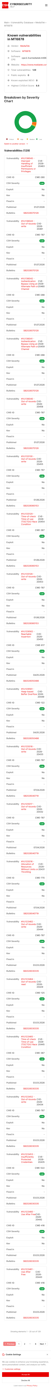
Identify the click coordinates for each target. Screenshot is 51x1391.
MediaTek (40, 22)
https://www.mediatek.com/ (35, 64)
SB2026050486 (31, 680)
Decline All (25, 1380)
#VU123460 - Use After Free (28, 1213)
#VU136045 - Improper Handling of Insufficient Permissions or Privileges (28, 165)
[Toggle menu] (46, 5)
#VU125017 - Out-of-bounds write (28, 806)
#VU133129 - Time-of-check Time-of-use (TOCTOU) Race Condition (29, 519)
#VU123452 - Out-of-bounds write (28, 1099)
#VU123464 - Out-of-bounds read (28, 982)
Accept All (26, 1374)
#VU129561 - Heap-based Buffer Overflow (29, 691)
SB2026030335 (31, 971)
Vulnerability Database (22, 22)
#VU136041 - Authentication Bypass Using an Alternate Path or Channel (29, 343)
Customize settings (12, 1369)
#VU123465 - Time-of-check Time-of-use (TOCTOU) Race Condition (29, 1041)
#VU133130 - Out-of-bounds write (28, 459)
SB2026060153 (31, 505)
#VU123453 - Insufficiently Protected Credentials (28, 1158)
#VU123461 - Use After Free (27, 1272)
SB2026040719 (31, 796)
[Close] (47, 1354)
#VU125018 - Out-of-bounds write (28, 749)
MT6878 (8, 25)
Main (6, 22)
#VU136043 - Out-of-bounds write (28, 224)
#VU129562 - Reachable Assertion (28, 634)
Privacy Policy (32, 1386)
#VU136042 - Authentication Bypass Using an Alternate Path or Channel (29, 283)
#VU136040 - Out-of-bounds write (28, 401)
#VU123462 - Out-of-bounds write (28, 924)
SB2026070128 (31, 213)
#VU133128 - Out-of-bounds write (28, 576)
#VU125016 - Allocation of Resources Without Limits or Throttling (29, 866)
